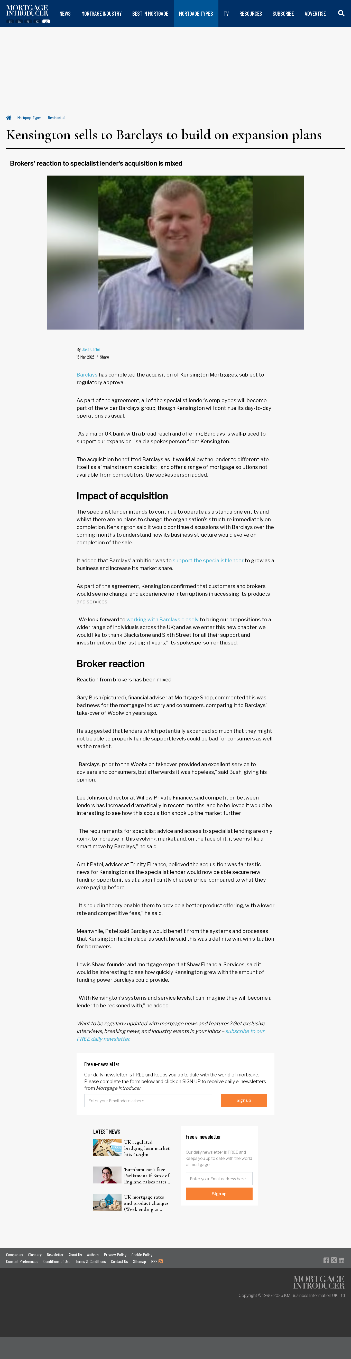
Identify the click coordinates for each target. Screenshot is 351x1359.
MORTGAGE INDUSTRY (101, 13)
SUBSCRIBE (283, 13)
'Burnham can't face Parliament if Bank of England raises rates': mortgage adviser (146, 1176)
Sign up (244, 1100)
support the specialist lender (208, 560)
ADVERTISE (315, 13)
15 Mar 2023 (86, 357)
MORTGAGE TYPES (196, 13)
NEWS (65, 13)
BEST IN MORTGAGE (150, 13)
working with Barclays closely (162, 619)
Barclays (87, 375)
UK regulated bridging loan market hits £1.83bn (147, 1148)
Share (104, 357)
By (88, 349)
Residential (56, 117)
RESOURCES (250, 13)
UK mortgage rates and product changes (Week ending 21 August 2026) (146, 1203)
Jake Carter (91, 349)
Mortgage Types (29, 117)
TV (226, 13)
